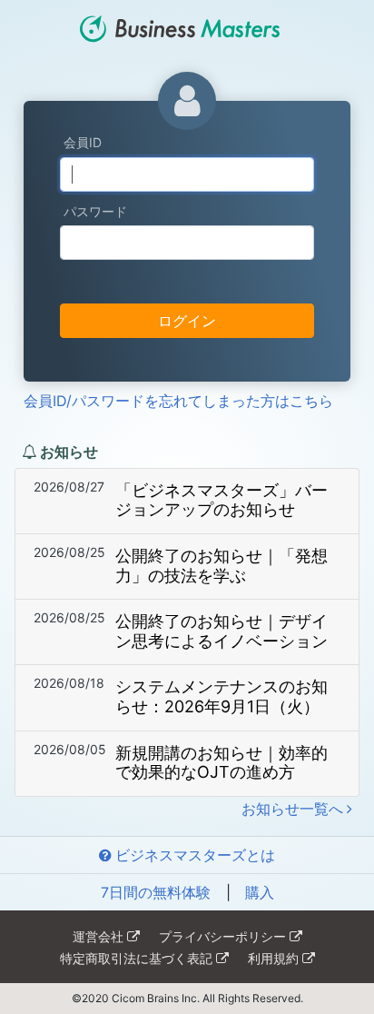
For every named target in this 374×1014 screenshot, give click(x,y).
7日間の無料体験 (156, 892)
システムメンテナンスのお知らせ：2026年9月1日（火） (221, 696)
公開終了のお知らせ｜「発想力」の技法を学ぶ (221, 565)
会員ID (83, 142)
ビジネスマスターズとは (195, 855)
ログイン (187, 321)
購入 (259, 892)
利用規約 (273, 958)
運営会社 (98, 936)
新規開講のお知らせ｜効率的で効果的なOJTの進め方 (221, 762)
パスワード (95, 211)
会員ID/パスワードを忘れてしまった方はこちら (178, 401)
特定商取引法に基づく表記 (136, 958)
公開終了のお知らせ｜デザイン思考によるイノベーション (221, 631)
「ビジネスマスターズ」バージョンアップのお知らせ (221, 500)
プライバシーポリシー (222, 936)
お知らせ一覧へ (292, 809)
